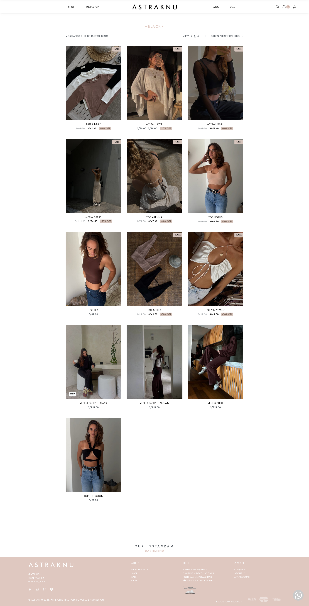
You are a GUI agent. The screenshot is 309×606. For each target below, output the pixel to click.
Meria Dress (93, 217)
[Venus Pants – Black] (93, 362)
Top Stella (154, 310)
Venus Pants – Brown (154, 403)
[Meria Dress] (93, 176)
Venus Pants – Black (93, 403)
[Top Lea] (93, 269)
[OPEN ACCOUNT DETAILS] (294, 6)
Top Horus (216, 217)
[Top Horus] (215, 176)
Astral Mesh (215, 124)
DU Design (98, 599)
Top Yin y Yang (215, 310)
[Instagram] (37, 589)
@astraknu (35, 574)
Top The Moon (93, 496)
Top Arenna (154, 217)
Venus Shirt (215, 403)
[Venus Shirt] (215, 362)
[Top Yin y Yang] (215, 269)
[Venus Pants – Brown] (154, 362)
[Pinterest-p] (44, 589)
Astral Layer (154, 124)
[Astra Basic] (93, 83)
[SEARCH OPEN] (277, 7)
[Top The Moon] (93, 455)
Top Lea (93, 310)
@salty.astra (36, 578)
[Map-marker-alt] (51, 589)
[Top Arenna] (154, 176)
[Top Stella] (154, 269)
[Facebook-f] (30, 589)
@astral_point (37, 581)
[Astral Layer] (154, 83)
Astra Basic (93, 124)
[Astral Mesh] (215, 83)
